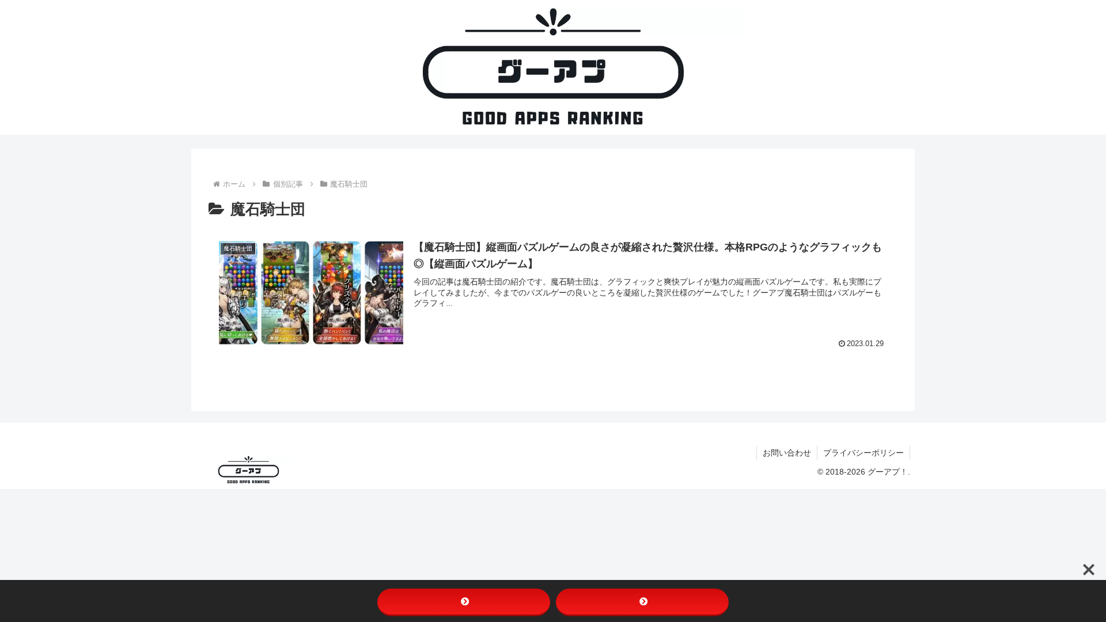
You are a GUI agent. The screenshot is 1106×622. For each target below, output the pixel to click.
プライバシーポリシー (863, 452)
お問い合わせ (787, 452)
